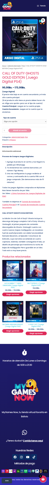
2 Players (12, 140)
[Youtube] (28, 457)
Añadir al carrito (20, 130)
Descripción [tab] (7, 147)
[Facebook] (15, 457)
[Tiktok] (34, 457)
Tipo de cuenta (9, 118)
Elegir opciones (12, 294)
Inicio (4, 66)
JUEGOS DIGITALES (14, 66)
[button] (43, 20)
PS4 (23, 66)
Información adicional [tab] (11, 151)
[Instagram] (21, 457)
